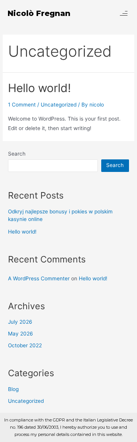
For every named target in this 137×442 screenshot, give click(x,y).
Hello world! (39, 88)
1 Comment (22, 105)
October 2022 (25, 345)
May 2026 (20, 334)
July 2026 (20, 322)
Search (16, 154)
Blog (13, 389)
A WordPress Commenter (39, 278)
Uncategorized (58, 105)
